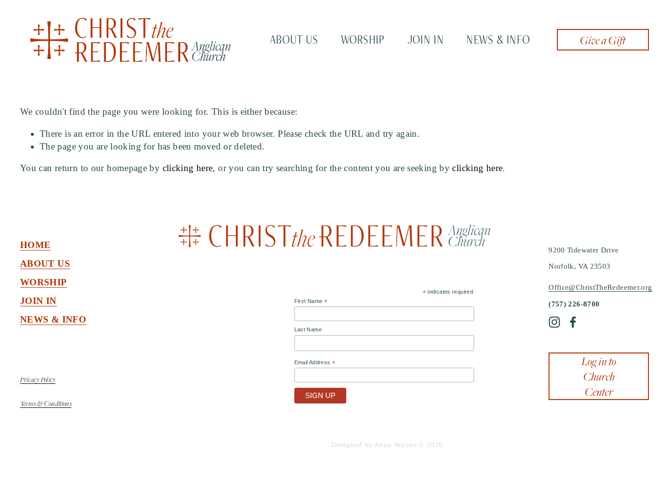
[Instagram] (554, 322)
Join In (425, 39)
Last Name (308, 329)
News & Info (498, 39)
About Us (294, 39)
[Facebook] (573, 322)
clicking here (188, 168)
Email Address (315, 362)
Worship (363, 39)
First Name (311, 301)
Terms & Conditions (46, 403)
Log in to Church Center (598, 376)
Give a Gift (602, 40)
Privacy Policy (37, 379)
